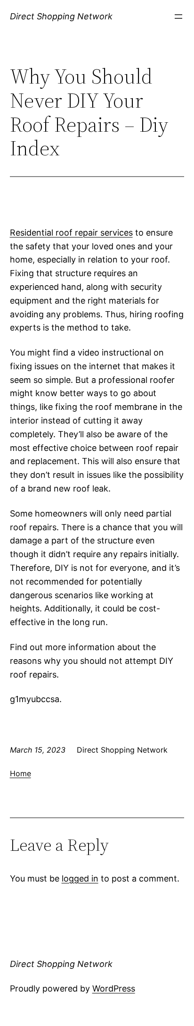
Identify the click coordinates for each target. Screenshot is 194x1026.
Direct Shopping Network (61, 16)
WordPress (113, 988)
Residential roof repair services (71, 232)
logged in (80, 878)
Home (20, 773)
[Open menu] (178, 16)
